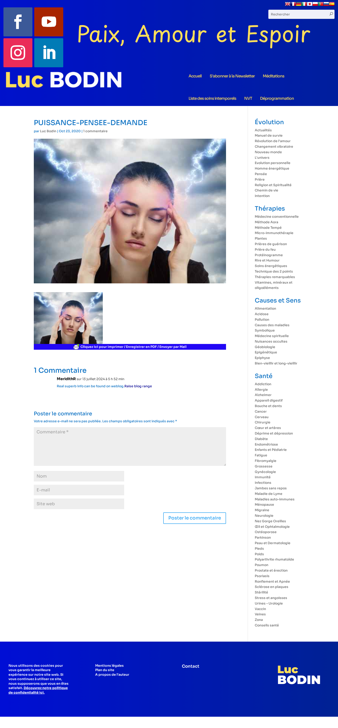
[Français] (293, 5)
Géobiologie (265, 347)
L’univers (262, 158)
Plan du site (104, 670)
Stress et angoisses (271, 598)
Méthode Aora (266, 222)
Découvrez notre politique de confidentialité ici (38, 690)
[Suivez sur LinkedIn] (48, 52)
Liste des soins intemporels (212, 98)
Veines (260, 614)
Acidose (262, 314)
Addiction (263, 384)
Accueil (195, 76)
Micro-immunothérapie (274, 233)
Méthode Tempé (268, 228)
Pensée (261, 174)
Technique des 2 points (274, 271)
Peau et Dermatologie (272, 543)
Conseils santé (267, 625)
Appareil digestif (269, 400)
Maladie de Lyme (268, 494)
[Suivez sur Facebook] (17, 21)
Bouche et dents (268, 406)
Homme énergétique (272, 168)
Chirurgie (262, 422)
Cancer (261, 411)
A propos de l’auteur (112, 674)
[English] (287, 5)
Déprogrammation (277, 98)
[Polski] (315, 5)
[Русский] (326, 5)
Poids (259, 554)
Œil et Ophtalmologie (272, 527)
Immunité (263, 477)
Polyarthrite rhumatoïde (274, 559)
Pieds (259, 548)
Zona (259, 620)
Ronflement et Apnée (272, 581)
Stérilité (261, 592)
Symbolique (265, 330)
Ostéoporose (266, 532)
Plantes (261, 238)
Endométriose (266, 444)
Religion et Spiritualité (273, 185)
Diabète (261, 439)
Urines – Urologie (269, 603)
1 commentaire (95, 131)
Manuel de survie (269, 135)
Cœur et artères (268, 428)
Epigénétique (266, 352)
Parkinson (263, 537)
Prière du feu (265, 249)
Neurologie (264, 516)
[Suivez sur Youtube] (48, 21)
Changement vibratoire (274, 146)
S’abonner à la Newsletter (232, 76)
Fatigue (261, 455)
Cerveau (262, 417)
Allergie (261, 389)
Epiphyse (262, 358)
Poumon (261, 565)
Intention (262, 196)
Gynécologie (265, 472)
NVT (248, 98)
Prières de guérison (271, 244)
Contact (190, 666)
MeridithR (66, 378)
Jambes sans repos (271, 488)
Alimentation (265, 308)
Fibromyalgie (265, 461)
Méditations (273, 76)
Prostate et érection (271, 570)
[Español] (332, 5)
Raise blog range (138, 386)
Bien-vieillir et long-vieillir (276, 363)
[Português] (321, 5)
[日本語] (309, 5)
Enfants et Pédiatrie (271, 450)
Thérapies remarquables (275, 277)
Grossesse (263, 466)
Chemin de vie (266, 190)
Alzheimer (263, 395)
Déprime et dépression (274, 433)
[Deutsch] (298, 5)
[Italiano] (304, 5)
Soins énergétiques (271, 266)
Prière (260, 179)
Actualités (263, 130)
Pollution (262, 319)
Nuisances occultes (271, 341)
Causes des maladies (272, 325)
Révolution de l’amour (273, 141)
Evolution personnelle (272, 163)
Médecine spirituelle (272, 336)
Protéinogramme (269, 255)
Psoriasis (262, 576)
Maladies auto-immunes (275, 499)
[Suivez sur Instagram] (17, 52)
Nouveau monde (268, 152)
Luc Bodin (48, 131)
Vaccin (260, 609)
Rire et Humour (267, 260)
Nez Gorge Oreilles (270, 521)
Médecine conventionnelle (277, 216)
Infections (263, 483)
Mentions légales (109, 665)
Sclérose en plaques (271, 587)
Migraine (262, 510)
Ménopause (264, 504)
